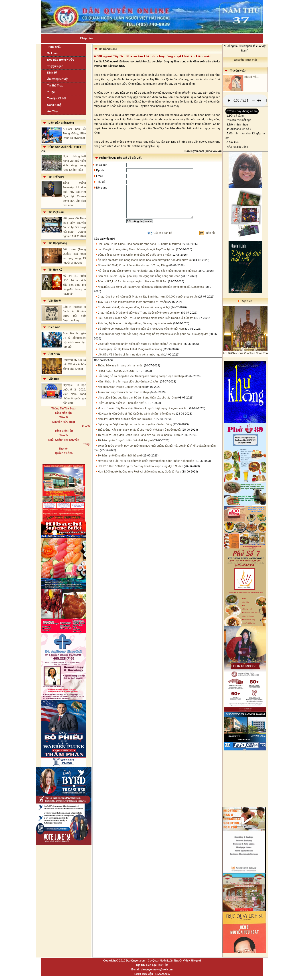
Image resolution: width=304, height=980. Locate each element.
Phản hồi (210, 232)
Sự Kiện (245, 301)
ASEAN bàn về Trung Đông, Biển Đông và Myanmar (74, 133)
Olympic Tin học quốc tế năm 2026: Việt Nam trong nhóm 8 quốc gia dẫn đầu (74, 394)
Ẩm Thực (53, 111)
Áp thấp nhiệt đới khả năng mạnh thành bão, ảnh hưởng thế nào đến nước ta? (145, 260)
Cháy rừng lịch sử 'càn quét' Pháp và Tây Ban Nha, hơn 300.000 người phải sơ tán (148, 296)
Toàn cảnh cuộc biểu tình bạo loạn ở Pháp (123, 392)
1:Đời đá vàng (235, 115)
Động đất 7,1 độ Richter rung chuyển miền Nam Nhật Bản (132, 281)
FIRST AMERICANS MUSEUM (116, 370)
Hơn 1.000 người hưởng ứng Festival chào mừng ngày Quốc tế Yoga (139, 471)
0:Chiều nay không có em (242, 111)
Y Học (51, 92)
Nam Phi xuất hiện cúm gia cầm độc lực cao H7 (126, 419)
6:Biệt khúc (233, 142)
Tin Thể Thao (55, 85)
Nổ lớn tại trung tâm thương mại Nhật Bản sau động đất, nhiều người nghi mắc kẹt (147, 270)
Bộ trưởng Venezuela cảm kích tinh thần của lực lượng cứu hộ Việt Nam (141, 328)
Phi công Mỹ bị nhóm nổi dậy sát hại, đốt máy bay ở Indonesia (135, 323)
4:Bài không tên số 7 (239, 129)
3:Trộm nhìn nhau (237, 124)
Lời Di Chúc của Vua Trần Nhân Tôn (245, 353)
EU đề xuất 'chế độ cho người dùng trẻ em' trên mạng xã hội (134, 307)
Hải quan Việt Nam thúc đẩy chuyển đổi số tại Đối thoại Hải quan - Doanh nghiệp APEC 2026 (74, 227)
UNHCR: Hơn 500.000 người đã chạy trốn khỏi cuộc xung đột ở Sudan (140, 466)
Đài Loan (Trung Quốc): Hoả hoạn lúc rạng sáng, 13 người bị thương (139, 244)
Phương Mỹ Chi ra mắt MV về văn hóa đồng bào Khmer (74, 364)
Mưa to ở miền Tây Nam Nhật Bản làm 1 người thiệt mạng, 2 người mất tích (143, 408)
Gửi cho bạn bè (163, 232)
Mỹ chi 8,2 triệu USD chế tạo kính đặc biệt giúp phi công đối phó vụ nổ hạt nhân (74, 284)
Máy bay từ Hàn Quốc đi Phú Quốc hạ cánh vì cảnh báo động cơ (136, 413)
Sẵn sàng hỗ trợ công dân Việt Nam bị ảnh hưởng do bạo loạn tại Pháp (141, 376)
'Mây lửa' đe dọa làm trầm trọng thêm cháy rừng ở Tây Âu (132, 302)
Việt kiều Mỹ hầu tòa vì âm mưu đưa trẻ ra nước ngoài (130, 354)
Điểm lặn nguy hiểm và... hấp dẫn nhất (121, 403)
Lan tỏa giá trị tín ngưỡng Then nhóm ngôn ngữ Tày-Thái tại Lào (136, 249)
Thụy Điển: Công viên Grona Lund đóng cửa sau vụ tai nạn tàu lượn (139, 435)
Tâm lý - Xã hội (56, 98)
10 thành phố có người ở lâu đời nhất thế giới (125, 440)
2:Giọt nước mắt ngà (239, 120)
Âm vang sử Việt (57, 79)
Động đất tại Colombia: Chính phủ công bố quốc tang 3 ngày (134, 254)
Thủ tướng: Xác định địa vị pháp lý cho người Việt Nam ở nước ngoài (139, 429)
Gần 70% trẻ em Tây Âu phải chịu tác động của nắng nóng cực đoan (139, 276)
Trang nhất (54, 46)
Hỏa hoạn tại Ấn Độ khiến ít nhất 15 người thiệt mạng (130, 349)
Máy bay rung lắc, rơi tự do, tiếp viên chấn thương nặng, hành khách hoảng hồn (146, 460)
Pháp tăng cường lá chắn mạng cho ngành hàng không (115, 38)
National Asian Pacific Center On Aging (121, 386)
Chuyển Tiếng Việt (245, 60)
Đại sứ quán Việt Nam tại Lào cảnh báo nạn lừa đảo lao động (135, 424)
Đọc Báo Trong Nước (60, 59)
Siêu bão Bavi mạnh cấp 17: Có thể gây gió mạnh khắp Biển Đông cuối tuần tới (145, 318)
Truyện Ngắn (55, 66)
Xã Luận (52, 53)
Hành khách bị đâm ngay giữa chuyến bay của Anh (128, 381)
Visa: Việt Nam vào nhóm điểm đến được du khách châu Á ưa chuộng (140, 343)
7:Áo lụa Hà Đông (237, 146)
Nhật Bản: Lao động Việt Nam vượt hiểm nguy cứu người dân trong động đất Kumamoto (151, 286)
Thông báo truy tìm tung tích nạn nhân (120, 365)
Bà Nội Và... (251, 76)
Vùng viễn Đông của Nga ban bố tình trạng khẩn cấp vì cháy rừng (137, 397)
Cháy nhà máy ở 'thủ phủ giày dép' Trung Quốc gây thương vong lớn (139, 312)
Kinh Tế (52, 72)
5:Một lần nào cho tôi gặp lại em (245, 136)
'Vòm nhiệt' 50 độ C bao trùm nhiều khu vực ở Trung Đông (133, 265)
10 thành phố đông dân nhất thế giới (120, 455)
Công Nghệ (54, 105)
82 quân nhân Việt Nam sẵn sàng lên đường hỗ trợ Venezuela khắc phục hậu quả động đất (153, 334)
